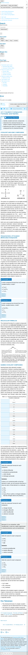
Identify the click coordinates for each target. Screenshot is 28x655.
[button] (5, 84)
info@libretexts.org (6, 649)
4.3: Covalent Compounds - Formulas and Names (12, 612)
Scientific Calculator (7, 74)
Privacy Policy (4, 646)
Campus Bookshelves (17, 108)
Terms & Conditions (11, 646)
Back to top (3, 620)
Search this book (3, 25)
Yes (3, 632)
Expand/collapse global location (26, 108)
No (8, 632)
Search (2, 653)
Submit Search (4, 29)
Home (6, 108)
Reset (2, 38)
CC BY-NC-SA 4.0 (8, 614)
